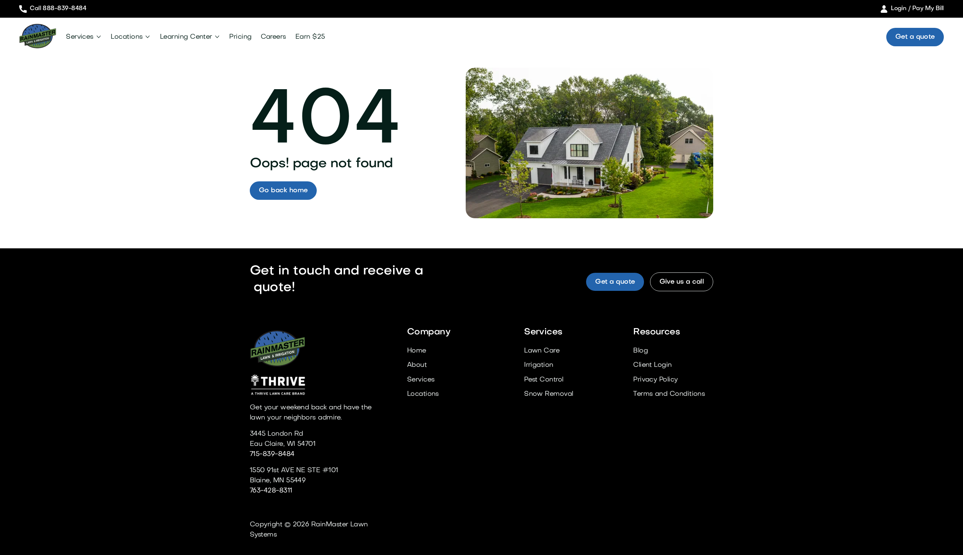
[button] (84, 37)
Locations (127, 37)
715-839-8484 (272, 454)
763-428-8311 (271, 491)
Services (80, 37)
